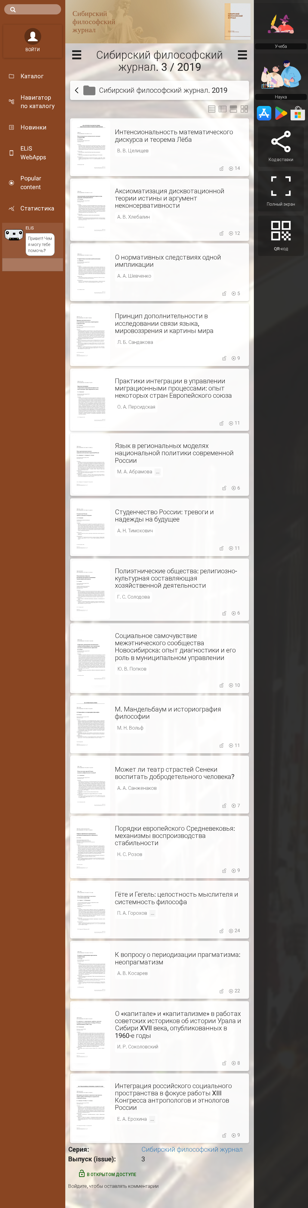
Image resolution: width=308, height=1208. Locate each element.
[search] (32, 9)
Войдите (77, 1186)
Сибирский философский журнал (192, 1149)
